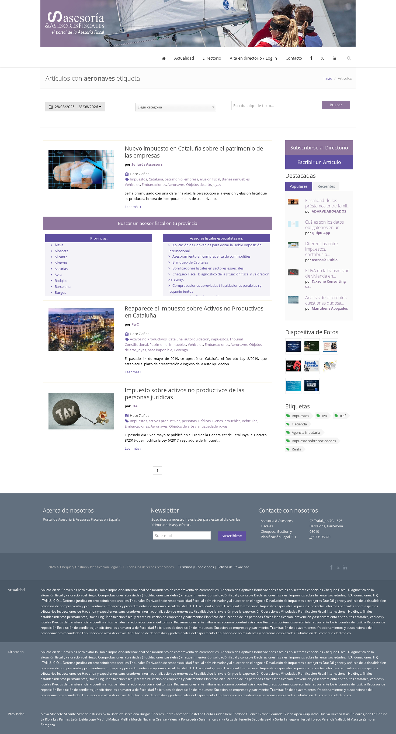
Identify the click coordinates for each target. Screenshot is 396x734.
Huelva (324, 714)
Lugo (92, 719)
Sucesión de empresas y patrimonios (241, 627)
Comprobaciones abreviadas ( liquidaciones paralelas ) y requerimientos (152, 595)
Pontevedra (189, 719)
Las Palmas (61, 719)
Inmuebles (177, 344)
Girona (263, 714)
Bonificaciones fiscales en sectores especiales (208, 268)
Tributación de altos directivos (104, 633)
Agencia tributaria (306, 432)
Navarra (149, 719)
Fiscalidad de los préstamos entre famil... (327, 203)
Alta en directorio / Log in (253, 58)
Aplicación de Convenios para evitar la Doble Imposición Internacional (93, 590)
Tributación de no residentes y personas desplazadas (255, 633)
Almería (61, 262)
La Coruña (379, 714)
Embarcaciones (154, 184)
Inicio (328, 78)
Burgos (60, 292)
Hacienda (299, 424)
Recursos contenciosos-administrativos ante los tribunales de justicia (314, 622)
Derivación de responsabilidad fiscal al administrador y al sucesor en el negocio (205, 600)
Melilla (125, 719)
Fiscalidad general (209, 606)
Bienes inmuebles (236, 179)
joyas (223, 426)
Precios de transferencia (70, 622)
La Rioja (46, 719)
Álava (59, 245)
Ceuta (208, 714)
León (74, 719)
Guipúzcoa (311, 714)
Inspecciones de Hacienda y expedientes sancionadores (99, 611)
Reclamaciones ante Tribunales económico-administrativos (218, 622)
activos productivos (164, 420)
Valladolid (342, 719)
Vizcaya (356, 719)
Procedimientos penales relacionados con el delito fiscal (131, 622)
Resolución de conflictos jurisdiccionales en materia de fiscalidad (105, 627)
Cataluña (156, 179)
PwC (135, 324)
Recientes (326, 186)
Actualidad (184, 58)
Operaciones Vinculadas (279, 611)
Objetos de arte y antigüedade (193, 426)
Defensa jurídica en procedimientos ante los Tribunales (104, 600)
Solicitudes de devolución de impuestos (184, 627)
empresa (191, 179)
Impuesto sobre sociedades (314, 440)
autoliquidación (196, 339)
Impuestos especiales (276, 606)
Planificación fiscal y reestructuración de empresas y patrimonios (154, 616)
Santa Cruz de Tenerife (234, 719)
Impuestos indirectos (309, 606)
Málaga (114, 719)
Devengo (181, 349)
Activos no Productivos (148, 339)
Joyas (217, 184)
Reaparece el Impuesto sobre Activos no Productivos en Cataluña (194, 312)
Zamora (369, 719)
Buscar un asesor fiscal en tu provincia (157, 223)
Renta (296, 449)
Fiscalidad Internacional (241, 606)
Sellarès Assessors (146, 164)
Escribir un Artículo (319, 162)
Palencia (174, 719)
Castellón (196, 714)
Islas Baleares (353, 714)
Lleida (83, 719)
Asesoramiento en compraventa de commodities (211, 256)
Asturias (61, 268)
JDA (134, 406)
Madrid (102, 719)
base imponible (160, 349)
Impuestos (138, 179)
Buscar (336, 104)
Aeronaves (176, 184)
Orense (161, 719)
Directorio (212, 58)
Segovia (258, 719)
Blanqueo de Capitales (190, 262)
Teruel (305, 719)
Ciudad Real (223, 714)
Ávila (58, 274)
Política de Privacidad (233, 567)
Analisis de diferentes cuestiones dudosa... (325, 300)
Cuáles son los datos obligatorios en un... (324, 224)
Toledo (316, 719)
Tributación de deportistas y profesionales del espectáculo (171, 633)
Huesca (336, 714)
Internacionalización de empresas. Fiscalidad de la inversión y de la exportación (200, 611)
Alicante (61, 256)
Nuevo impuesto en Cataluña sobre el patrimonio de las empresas (194, 152)
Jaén (368, 714)
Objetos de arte (198, 184)
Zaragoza (48, 724)
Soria (279, 719)
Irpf (343, 415)
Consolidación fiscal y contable (230, 595)
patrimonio (174, 179)
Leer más (132, 206)
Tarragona (292, 719)
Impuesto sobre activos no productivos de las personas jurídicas (184, 393)
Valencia (328, 719)
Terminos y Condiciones (196, 567)
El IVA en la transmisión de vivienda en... (327, 273)
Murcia (136, 719)
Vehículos (132, 184)
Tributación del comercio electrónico (323, 633)
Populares (299, 186)
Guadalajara (292, 714)
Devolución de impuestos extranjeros (294, 600)
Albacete (61, 250)
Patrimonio (159, 344)
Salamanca (207, 719)
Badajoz (61, 280)
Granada (276, 714)
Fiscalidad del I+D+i (180, 606)
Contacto (294, 58)
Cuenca (252, 714)
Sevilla (269, 719)
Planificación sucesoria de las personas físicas (238, 616)
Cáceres (157, 714)
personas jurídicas (196, 420)
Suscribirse (232, 535)
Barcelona (63, 286)
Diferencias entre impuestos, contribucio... (321, 249)
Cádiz (169, 714)
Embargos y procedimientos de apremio (136, 606)
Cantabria (181, 714)
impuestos (219, 339)
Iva (324, 415)
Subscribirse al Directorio (319, 147)
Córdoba (238, 714)
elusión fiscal (210, 179)
